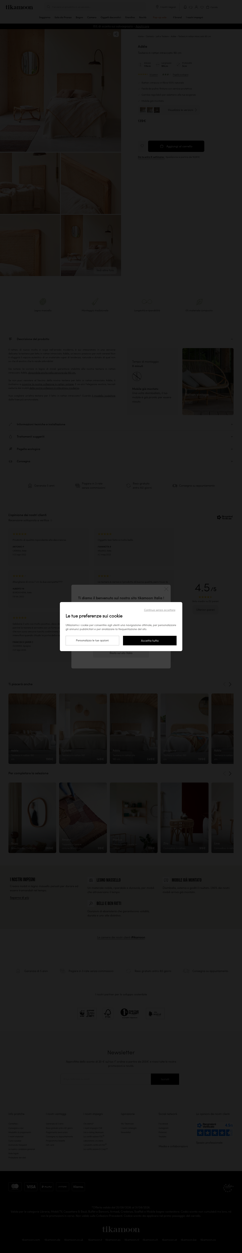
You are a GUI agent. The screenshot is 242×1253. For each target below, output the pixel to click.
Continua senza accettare (159, 610)
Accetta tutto (150, 640)
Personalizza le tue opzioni (92, 640)
